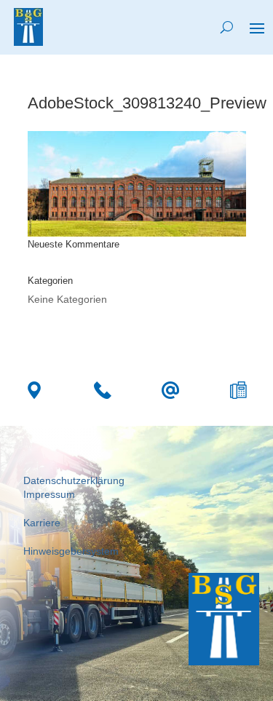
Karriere (41, 522)
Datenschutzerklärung (73, 480)
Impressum (49, 494)
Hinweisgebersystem (71, 551)
